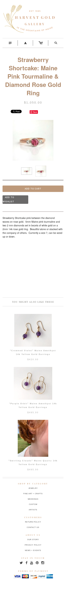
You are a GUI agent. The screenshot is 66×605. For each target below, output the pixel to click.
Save (35, 112)
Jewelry (33, 488)
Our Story (33, 539)
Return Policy (33, 522)
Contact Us (33, 527)
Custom (33, 504)
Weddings (33, 499)
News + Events (33, 550)
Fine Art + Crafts (33, 494)
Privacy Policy (33, 545)
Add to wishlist (8, 199)
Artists (33, 510)
